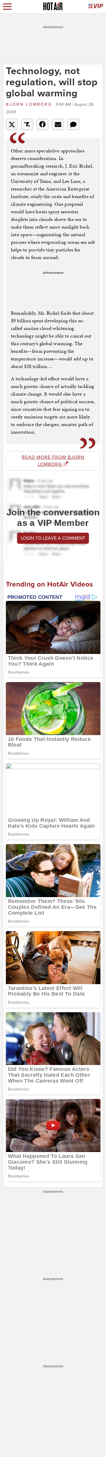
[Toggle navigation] (7, 6)
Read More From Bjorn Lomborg (53, 460)
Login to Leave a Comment (53, 538)
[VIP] (95, 6)
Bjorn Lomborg (30, 104)
